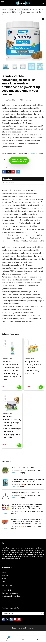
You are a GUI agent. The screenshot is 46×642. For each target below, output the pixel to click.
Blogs (3, 581)
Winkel (4, 578)
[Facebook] (3, 619)
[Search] (42, 3)
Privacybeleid (6, 590)
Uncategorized (23, 9)
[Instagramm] (11, 619)
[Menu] (2, 3)
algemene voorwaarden (10, 593)
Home (4, 9)
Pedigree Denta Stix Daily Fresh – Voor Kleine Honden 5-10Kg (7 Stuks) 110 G (33, 367)
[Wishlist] (23, 639)
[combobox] (23, 613)
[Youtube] (15, 619)
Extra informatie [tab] (9, 183)
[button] (43, 19)
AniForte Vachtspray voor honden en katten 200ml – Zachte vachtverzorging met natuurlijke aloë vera (12, 370)
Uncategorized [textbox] (22, 613)
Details (32, 153)
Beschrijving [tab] (7, 179)
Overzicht (5, 575)
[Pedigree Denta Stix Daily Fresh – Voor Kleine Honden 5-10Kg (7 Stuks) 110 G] (33, 349)
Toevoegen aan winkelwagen (19, 160)
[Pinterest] (19, 619)
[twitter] (7, 619)
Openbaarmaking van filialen (11, 596)
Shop (11, 9)
